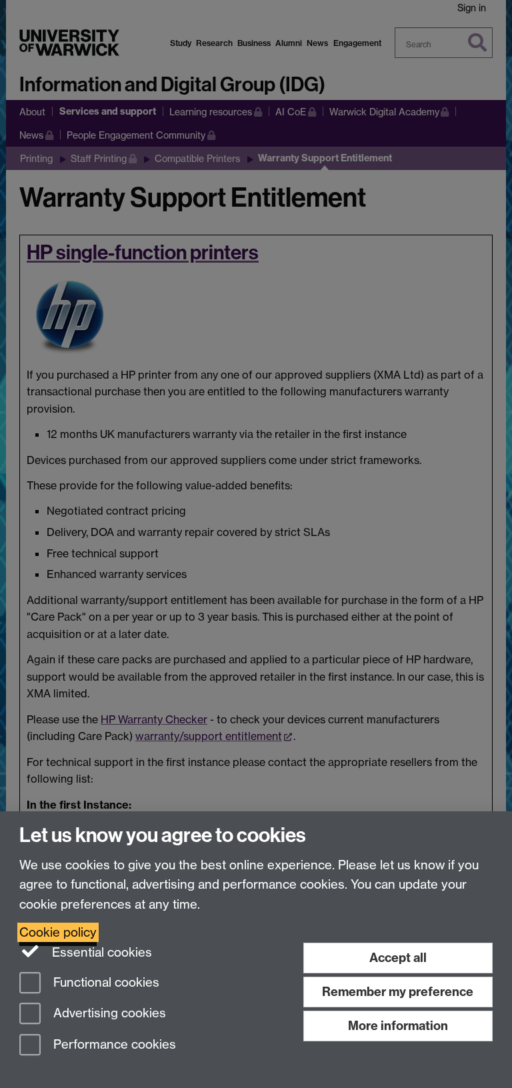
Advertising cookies (108, 1013)
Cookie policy (58, 932)
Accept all (398, 957)
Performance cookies (113, 1045)
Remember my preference (397, 991)
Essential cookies (100, 952)
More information (398, 1025)
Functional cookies (104, 982)
